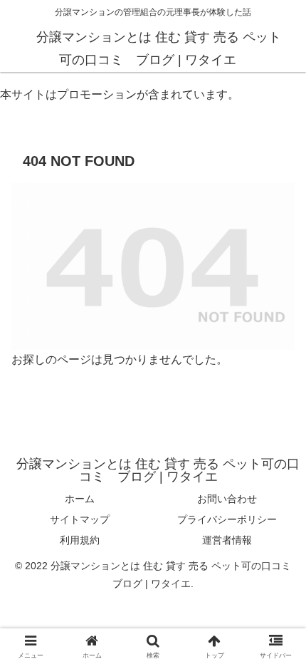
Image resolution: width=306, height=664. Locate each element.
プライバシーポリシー (227, 519)
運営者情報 (227, 540)
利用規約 (80, 540)
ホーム (80, 498)
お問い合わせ (227, 498)
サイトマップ (80, 519)
